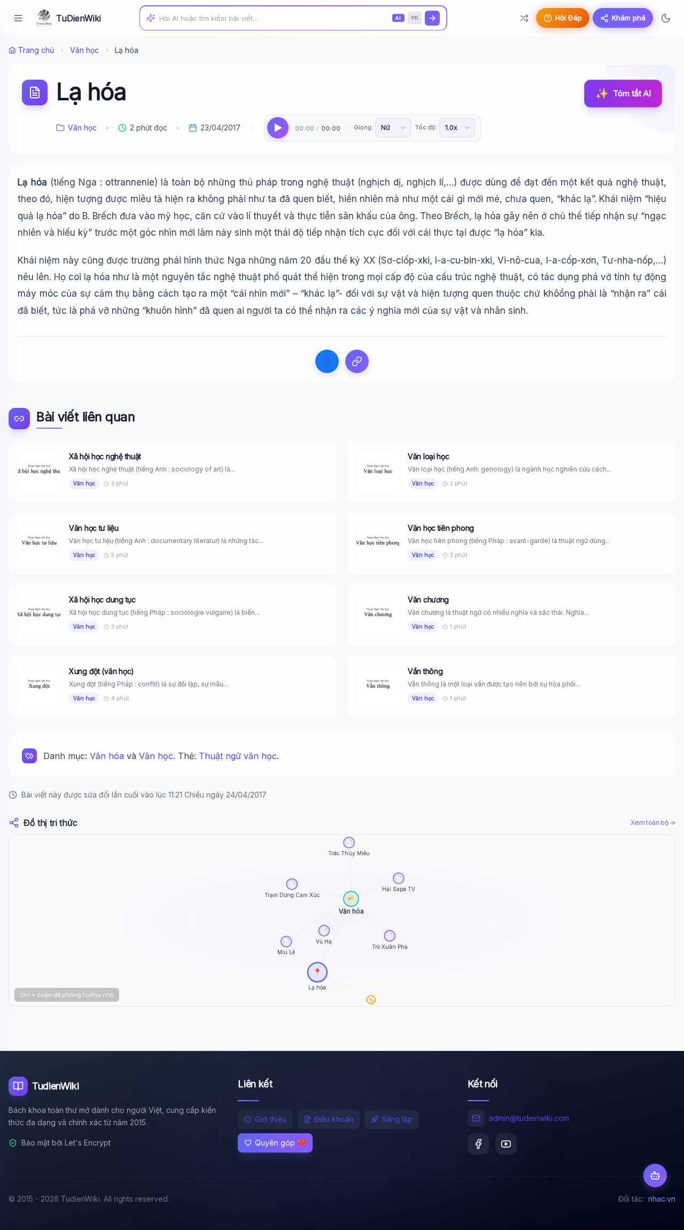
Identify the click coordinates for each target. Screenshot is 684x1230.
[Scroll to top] (655, 1212)
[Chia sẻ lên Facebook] (327, 361)
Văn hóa (107, 756)
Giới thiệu (270, 1119)
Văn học (84, 50)
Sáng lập (397, 1119)
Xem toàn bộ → (653, 822)
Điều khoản (334, 1119)
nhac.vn (661, 1198)
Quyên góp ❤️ (280, 1142)
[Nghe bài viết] (278, 127)
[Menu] (18, 18)
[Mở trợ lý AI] (655, 1175)
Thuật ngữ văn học (238, 756)
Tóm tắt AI (623, 93)
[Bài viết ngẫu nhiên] (524, 18)
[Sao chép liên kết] (357, 361)
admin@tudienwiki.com (529, 1118)
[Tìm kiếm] (432, 18)
